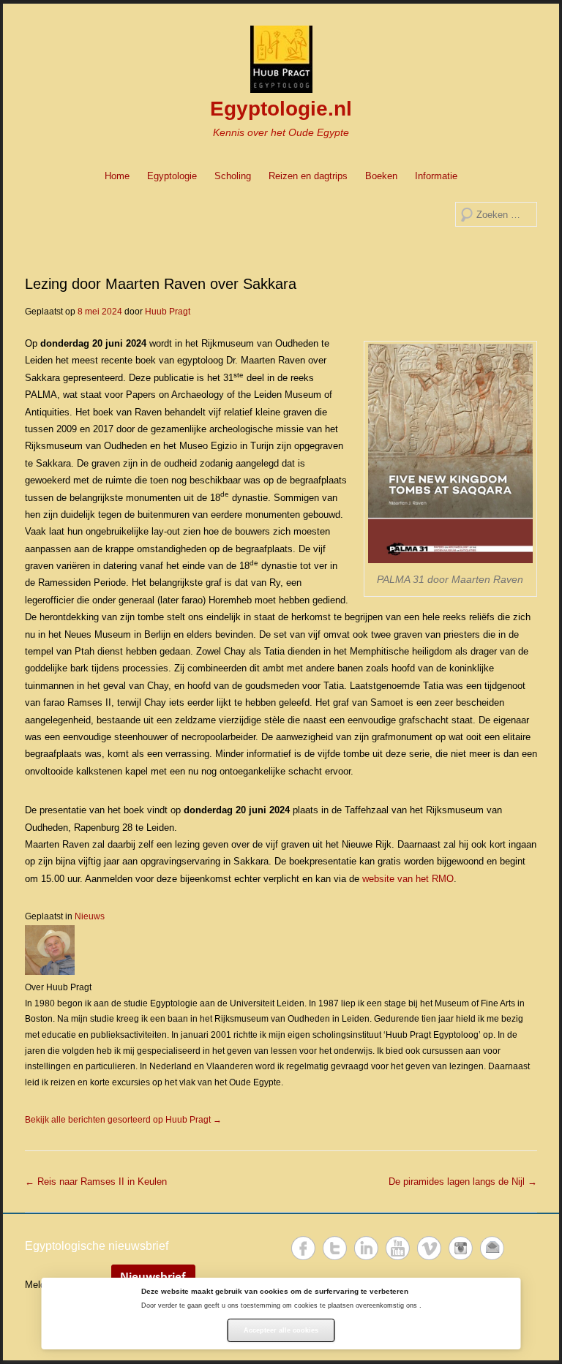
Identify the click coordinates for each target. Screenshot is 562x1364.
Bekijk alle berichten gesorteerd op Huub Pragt (123, 1120)
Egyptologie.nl (281, 108)
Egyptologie (172, 175)
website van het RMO (408, 878)
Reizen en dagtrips (308, 175)
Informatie (436, 175)
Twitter (335, 1248)
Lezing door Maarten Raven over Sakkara (160, 284)
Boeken (381, 175)
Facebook (303, 1248)
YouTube (398, 1248)
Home (117, 175)
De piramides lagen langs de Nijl (463, 1181)
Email (492, 1248)
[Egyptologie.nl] (281, 59)
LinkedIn (366, 1248)
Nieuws (90, 916)
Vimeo (429, 1248)
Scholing (232, 175)
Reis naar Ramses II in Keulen (96, 1181)
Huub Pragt (167, 311)
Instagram (461, 1248)
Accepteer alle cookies (281, 1330)
